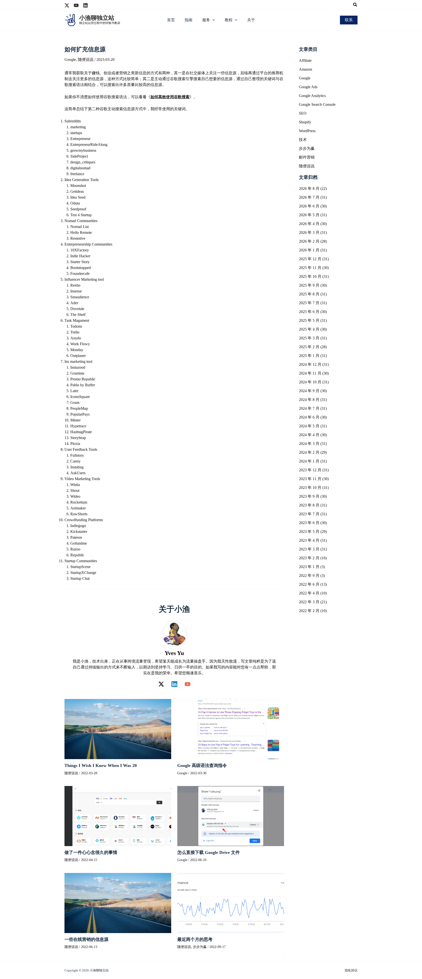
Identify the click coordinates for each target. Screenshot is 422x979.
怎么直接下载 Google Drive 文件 (208, 852)
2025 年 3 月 (309, 338)
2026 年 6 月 (309, 206)
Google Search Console (317, 104)
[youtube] (76, 5)
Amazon (305, 69)
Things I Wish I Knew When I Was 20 (100, 765)
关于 (251, 20)
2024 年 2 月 (309, 452)
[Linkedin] (174, 684)
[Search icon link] (355, 5)
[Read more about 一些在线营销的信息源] (117, 902)
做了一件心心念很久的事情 (90, 852)
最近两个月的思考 (194, 939)
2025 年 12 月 (310, 259)
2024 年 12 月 (310, 364)
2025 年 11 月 (310, 268)
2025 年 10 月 (310, 276)
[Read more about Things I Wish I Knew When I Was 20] (117, 729)
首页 (171, 20)
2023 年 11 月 (310, 479)
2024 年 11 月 (310, 373)
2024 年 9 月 (309, 391)
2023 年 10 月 (310, 487)
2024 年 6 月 (309, 417)
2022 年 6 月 (309, 584)
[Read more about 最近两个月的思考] (230, 902)
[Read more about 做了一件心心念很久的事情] (117, 815)
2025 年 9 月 (309, 285)
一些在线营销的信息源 (86, 939)
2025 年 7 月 (309, 303)
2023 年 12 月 (310, 470)
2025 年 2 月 (309, 347)
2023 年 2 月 (309, 558)
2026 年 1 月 (309, 250)
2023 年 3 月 (309, 549)
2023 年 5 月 (309, 531)
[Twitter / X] (161, 684)
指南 (188, 20)
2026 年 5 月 (309, 215)
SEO (302, 113)
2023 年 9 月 (309, 496)
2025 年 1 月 (309, 356)
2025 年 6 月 (309, 312)
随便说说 (86, 59)
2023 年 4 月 (309, 540)
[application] (212, 20)
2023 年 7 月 (309, 514)
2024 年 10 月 (310, 382)
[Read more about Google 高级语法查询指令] (230, 729)
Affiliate (305, 60)
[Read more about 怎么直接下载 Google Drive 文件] (230, 815)
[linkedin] (85, 5)
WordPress (307, 131)
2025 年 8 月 (309, 294)
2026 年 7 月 (309, 197)
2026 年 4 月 (309, 224)
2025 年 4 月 (309, 329)
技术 (303, 140)
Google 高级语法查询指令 (202, 765)
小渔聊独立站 (96, 18)
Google (70, 59)
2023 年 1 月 (309, 567)
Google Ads (308, 87)
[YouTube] (187, 684)
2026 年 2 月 (309, 241)
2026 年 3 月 (309, 232)
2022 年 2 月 (309, 611)
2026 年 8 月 (309, 188)
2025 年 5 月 (309, 320)
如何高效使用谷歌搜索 (170, 97)
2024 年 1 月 (309, 461)
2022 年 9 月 (309, 575)
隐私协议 (351, 970)
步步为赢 (200, 947)
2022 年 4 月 (309, 593)
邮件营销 (307, 157)
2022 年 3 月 (309, 602)
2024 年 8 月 (309, 400)
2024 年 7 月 (309, 408)
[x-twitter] (66, 5)
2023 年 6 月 (309, 523)
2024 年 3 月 (309, 443)
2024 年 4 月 (309, 435)
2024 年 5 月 (309, 426)
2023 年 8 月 (309, 505)
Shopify (305, 122)
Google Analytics (312, 96)
